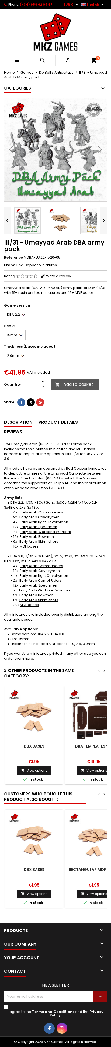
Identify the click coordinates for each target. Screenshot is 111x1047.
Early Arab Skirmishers (38, 541)
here (29, 658)
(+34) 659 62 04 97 (36, 4)
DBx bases (34, 746)
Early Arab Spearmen (38, 526)
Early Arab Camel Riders (40, 580)
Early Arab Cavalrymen (39, 517)
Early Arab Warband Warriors (45, 531)
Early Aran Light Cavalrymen (44, 522)
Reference (13, 257)
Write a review (58, 276)
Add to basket (74, 384)
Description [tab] (18, 422)
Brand (10, 265)
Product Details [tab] (58, 422)
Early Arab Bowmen (37, 536)
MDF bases (29, 546)
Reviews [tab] (13, 432)
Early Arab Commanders (41, 512)
